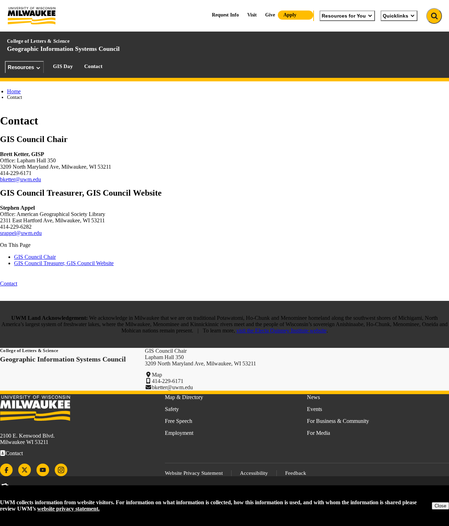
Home (14, 91)
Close (440, 505)
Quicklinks (395, 16)
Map (157, 375)
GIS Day (63, 66)
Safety (172, 409)
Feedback (295, 473)
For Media (318, 433)
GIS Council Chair (35, 257)
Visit (252, 15)
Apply (289, 15)
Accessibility (254, 473)
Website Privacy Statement (194, 473)
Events (314, 409)
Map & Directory (184, 397)
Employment (179, 433)
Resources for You (344, 16)
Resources (21, 67)
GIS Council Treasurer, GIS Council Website (64, 263)
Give (270, 15)
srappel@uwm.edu (21, 233)
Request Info (225, 15)
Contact (93, 66)
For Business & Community (338, 421)
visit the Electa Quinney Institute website (281, 330)
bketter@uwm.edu (20, 179)
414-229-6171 (167, 381)
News (313, 397)
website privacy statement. (68, 509)
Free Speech (178, 421)
